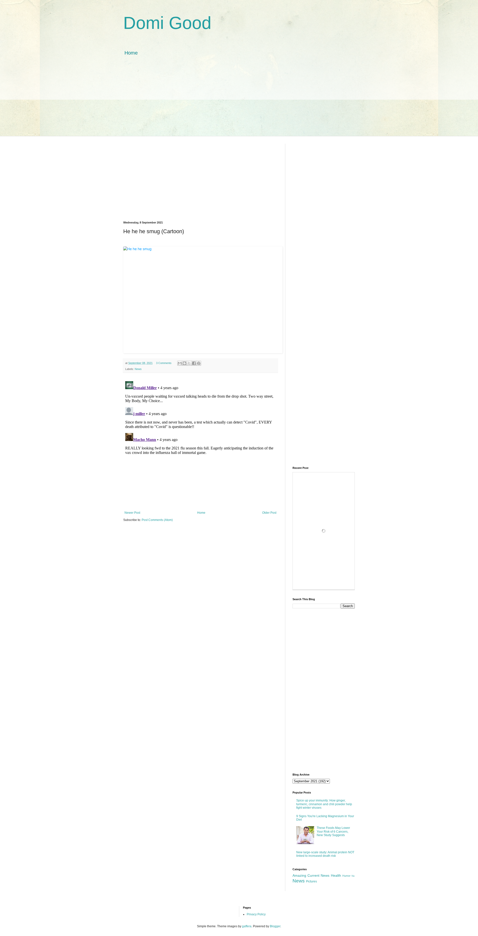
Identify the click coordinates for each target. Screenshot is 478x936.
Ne (353, 875)
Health (336, 875)
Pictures (311, 881)
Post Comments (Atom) (157, 520)
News (138, 368)
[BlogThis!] (184, 363)
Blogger (275, 926)
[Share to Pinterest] (198, 363)
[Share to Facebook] (193, 363)
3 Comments (164, 362)
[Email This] (179, 363)
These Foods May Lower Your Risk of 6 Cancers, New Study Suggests (333, 831)
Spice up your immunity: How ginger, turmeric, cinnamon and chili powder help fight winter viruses (324, 804)
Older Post (269, 512)
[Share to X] (189, 363)
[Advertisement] (239, 101)
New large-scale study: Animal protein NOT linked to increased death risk (325, 854)
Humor (346, 875)
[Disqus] (200, 441)
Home (131, 53)
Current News (318, 875)
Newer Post (132, 512)
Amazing (299, 875)
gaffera (246, 926)
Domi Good (167, 23)
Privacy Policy (256, 914)
